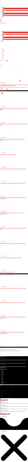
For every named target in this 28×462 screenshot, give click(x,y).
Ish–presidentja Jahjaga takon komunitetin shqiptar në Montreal (11, 257)
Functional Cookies (3, 405)
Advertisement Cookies (3, 410)
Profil (2, 380)
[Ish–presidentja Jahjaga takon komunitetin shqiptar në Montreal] (6, 254)
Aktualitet (4, 50)
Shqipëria (2, 381)
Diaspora (2, 33)
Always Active (6, 402)
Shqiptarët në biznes (3, 382)
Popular (2, 93)
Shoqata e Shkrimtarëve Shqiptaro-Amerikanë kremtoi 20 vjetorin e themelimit (13, 168)
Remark (6, 405)
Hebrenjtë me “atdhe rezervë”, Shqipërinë (7, 272)
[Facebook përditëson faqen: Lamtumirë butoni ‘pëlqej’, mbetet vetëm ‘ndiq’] (6, 180)
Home (1, 64)
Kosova (2, 376)
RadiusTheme (9, 397)
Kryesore (2, 377)
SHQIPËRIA (2, 7)
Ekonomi (2, 373)
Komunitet (4, 10)
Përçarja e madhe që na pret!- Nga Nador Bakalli (8, 154)
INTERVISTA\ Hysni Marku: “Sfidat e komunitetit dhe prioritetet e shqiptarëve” (13, 243)
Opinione (2, 11)
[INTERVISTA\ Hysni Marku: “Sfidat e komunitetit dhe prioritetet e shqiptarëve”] (6, 240)
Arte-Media (2, 371)
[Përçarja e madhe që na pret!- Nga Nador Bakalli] (6, 151)
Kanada (2, 12)
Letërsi (3, 15)
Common (2, 94)
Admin (2, 82)
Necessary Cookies (3, 402)
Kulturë (2, 14)
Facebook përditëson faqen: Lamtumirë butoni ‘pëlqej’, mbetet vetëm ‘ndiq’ (12, 183)
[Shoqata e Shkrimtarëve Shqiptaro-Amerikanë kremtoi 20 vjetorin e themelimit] (6, 285)
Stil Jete (2, 16)
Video (2, 17)
